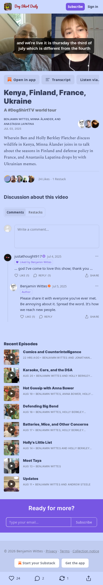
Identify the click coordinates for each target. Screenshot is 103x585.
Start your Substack (39, 563)
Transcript (61, 79)
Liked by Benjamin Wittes (35, 262)
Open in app (24, 79)
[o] (11, 357)
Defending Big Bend (40, 406)
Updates (30, 478)
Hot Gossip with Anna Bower (48, 388)
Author (26, 292)
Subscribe (75, 7)
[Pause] (5, 65)
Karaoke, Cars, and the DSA (48, 370)
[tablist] (24, 212)
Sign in (93, 7)
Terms (65, 551)
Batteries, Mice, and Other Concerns (55, 424)
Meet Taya (32, 460)
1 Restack (59, 179)
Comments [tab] (15, 212)
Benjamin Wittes (16, 119)
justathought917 (28, 256)
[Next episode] (15, 65)
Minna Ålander (41, 119)
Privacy (51, 551)
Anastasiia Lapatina (19, 124)
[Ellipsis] (97, 256)
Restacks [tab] (35, 212)
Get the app (75, 563)
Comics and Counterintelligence (52, 352)
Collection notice (86, 551)
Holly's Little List (37, 442)
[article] (51, 357)
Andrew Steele (79, 484)
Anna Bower (71, 394)
